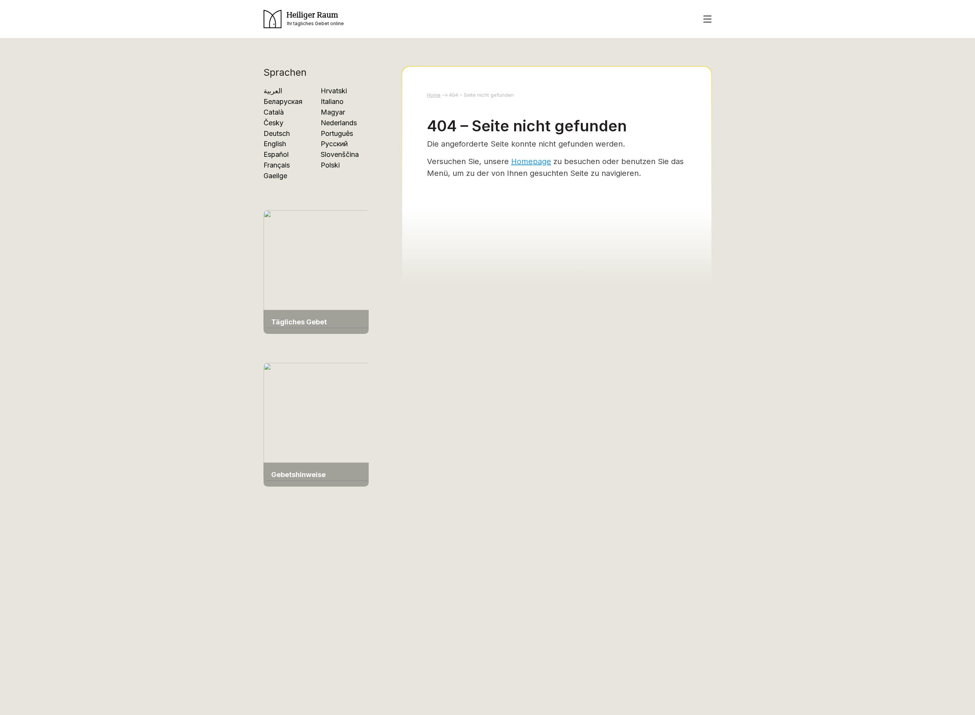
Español (276, 154)
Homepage (531, 161)
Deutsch (277, 133)
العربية (273, 91)
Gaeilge (275, 176)
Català (274, 112)
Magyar (333, 112)
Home (434, 95)
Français (277, 165)
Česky (273, 123)
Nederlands (339, 123)
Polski (330, 165)
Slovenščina (340, 154)
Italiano (332, 101)
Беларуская (283, 101)
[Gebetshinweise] (317, 421)
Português (337, 133)
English (275, 144)
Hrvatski (334, 91)
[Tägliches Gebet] (317, 269)
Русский (334, 144)
